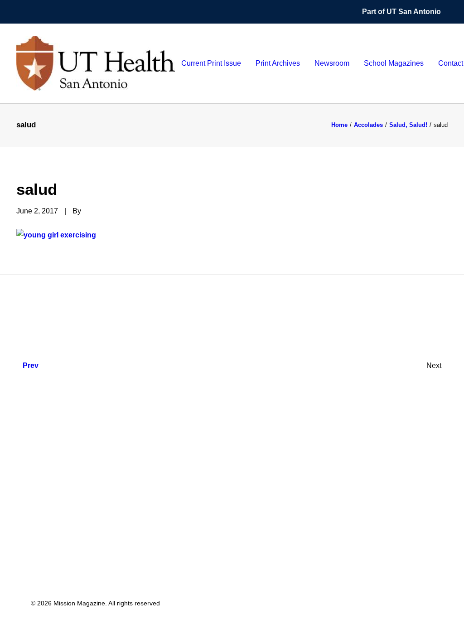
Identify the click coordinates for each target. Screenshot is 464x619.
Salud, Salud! (408, 124)
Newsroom (331, 63)
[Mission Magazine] (95, 63)
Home (339, 124)
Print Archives (278, 63)
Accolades (368, 124)
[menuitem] (405, 12)
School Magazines (394, 63)
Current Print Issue (211, 63)
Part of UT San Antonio (401, 11)
